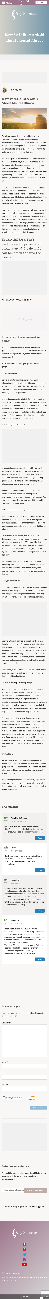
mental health (30, 347)
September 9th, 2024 (18, 821)
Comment (6, 1023)
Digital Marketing (21, 1277)
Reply (40, 838)
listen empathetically (29, 568)
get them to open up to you (12, 471)
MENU (9, 3)
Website (5, 1084)
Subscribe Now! (35, 1190)
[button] (4, 3)
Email (5, 1073)
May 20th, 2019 (16, 883)
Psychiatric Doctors (19, 818)
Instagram (38, 1206)
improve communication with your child (26, 468)
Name (5, 1062)
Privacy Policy (13, 1280)
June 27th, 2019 (17, 851)
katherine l (15, 880)
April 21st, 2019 (16, 924)
